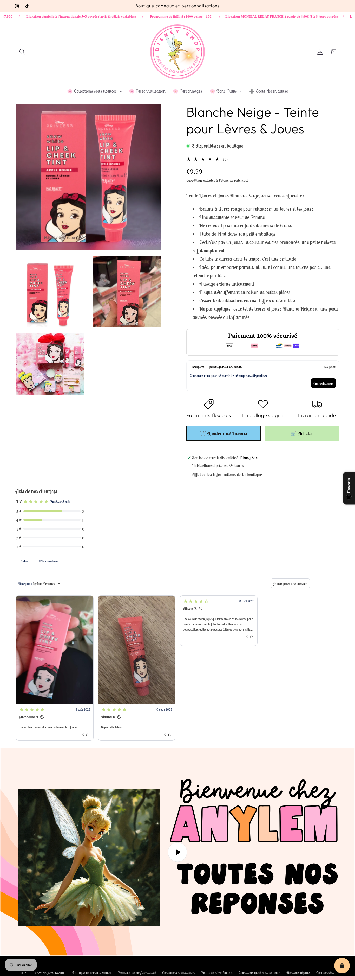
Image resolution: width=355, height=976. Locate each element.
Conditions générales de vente (259, 973)
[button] (22, 52)
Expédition (194, 180)
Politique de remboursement (91, 973)
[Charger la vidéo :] (177, 852)
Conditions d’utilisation (178, 973)
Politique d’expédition (216, 973)
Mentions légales (298, 973)
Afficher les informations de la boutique (227, 475)
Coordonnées (325, 973)
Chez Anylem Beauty (50, 973)
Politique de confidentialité (137, 973)
